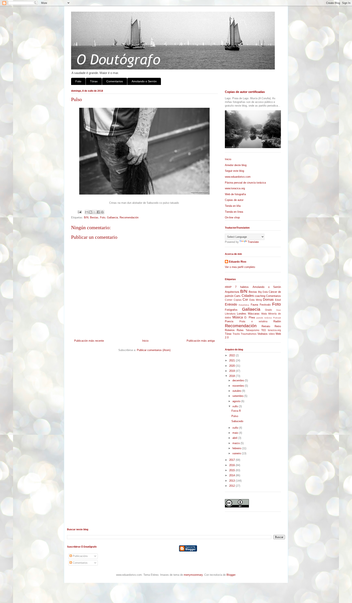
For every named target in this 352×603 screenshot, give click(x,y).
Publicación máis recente (89, 340)
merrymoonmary (193, 574)
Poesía (229, 321)
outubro (237, 390)
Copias (238, 299)
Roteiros (230, 330)
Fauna (254, 304)
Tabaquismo (252, 330)
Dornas (268, 299)
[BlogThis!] (91, 212)
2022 (232, 355)
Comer (228, 299)
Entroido (231, 304)
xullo (235, 406)
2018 (232, 375)
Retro (278, 326)
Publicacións (80, 556)
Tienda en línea (234, 211)
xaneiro (237, 453)
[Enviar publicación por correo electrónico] (79, 211)
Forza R (236, 410)
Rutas (240, 330)
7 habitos (242, 286)
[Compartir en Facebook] (98, 212)
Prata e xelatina (253, 321)
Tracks (236, 333)
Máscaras (254, 313)
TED (263, 330)
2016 (232, 465)
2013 (232, 480)
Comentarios (114, 81)
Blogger (231, 574)
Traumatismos (248, 333)
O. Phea (249, 317)
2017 (232, 459)
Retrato (266, 326)
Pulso (234, 416)
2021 (232, 360)
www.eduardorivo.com (238, 176)
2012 (232, 485)
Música (237, 317)
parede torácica (264, 318)
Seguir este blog (234, 170)
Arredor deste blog (235, 165)
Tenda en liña (233, 205)
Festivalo (265, 304)
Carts (237, 295)
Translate (253, 241)
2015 (232, 470)
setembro (238, 395)
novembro (238, 385)
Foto (78, 81)
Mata (264, 313)
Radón (277, 321)
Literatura (230, 313)
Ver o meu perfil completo (240, 266)
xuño (235, 427)
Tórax (94, 81)
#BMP (228, 287)
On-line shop (232, 217)
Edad (278, 299)
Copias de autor (234, 199)
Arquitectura (232, 291)
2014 (232, 475)
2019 (232, 370)
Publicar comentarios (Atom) (153, 350)
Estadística (244, 305)
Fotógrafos (231, 309)
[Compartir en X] (94, 212)
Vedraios (262, 333)
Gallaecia (112, 217)
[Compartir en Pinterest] (102, 212)
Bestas (94, 217)
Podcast (277, 318)
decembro (238, 380)
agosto (236, 401)
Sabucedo (237, 421)
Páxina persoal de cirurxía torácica (245, 182)
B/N (86, 217)
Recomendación (129, 217)
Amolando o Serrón (144, 81)
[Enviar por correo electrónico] (87, 212)
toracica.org (274, 330)
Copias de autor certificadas (245, 92)
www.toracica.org (235, 188)
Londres (241, 313)
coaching (260, 295)
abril (235, 437)
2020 (232, 365)
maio (235, 432)
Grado (268, 309)
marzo (236, 443)
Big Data (263, 291)
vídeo (272, 333)
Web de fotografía (235, 194)
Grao (278, 310)
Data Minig (255, 299)
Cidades (248, 295)
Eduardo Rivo (237, 261)
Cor (245, 299)
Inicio (145, 340)
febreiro (237, 448)
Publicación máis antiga (201, 340)
